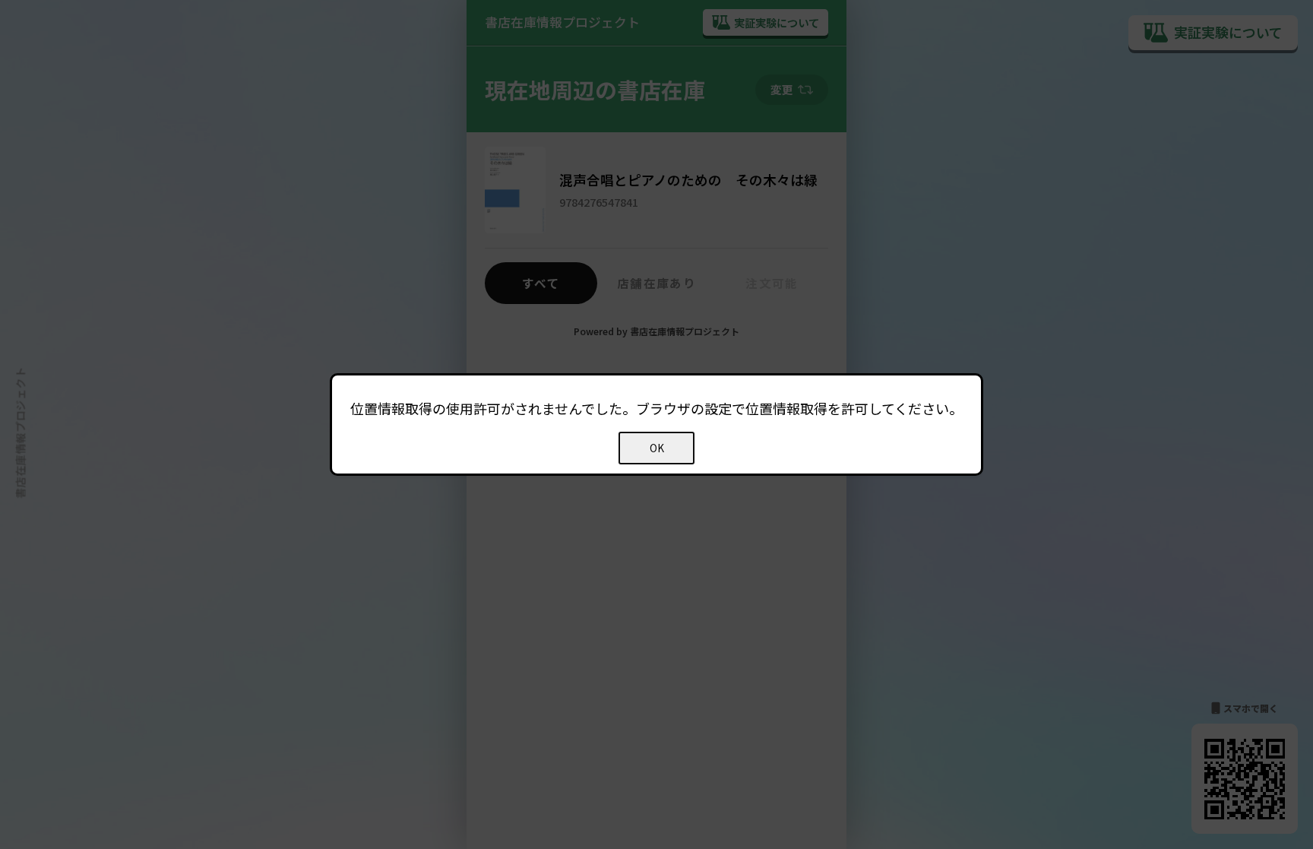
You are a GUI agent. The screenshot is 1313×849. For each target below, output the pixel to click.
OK (657, 448)
